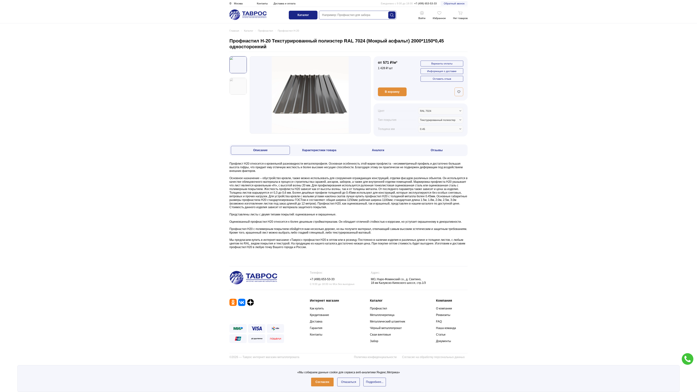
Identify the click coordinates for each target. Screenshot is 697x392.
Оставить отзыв (442, 78)
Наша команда (446, 328)
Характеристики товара (319, 150)
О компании (444, 308)
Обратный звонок (454, 3)
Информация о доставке (441, 71)
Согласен (322, 381)
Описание (260, 150)
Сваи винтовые (380, 334)
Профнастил (378, 308)
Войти (421, 18)
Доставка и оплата (284, 3)
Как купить (317, 308)
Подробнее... (374, 381)
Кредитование (319, 315)
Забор (374, 341)
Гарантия (316, 328)
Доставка (316, 321)
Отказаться (348, 381)
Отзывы (437, 150)
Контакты (262, 3)
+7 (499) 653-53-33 (425, 3)
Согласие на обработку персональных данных (433, 357)
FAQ (439, 321)
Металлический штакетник (387, 321)
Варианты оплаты (442, 63)
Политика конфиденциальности (375, 357)
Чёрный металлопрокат (386, 328)
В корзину (392, 91)
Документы (443, 341)
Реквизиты (443, 315)
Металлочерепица (382, 315)
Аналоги (378, 150)
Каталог (303, 15)
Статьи (440, 334)
